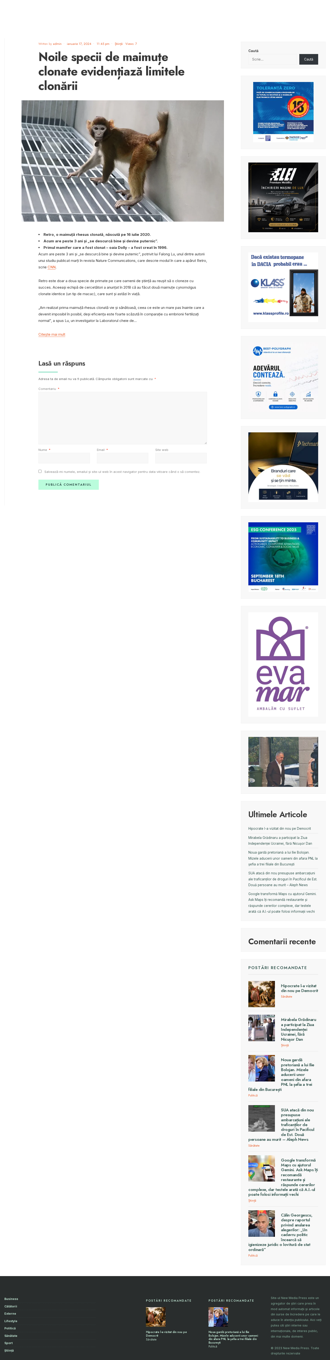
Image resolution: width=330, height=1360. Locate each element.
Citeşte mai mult (51, 334)
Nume (44, 450)
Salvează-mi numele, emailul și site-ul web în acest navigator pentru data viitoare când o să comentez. (122, 472)
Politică (253, 1095)
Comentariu (48, 389)
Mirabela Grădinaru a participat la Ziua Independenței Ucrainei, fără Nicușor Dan (298, 1029)
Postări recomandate (277, 968)
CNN (52, 267)
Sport (8, 1343)
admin (57, 43)
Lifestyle (10, 1321)
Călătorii (10, 1306)
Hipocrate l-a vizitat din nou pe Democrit (279, 828)
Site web (161, 450)
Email (102, 450)
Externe (10, 1313)
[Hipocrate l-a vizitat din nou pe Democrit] (155, 1317)
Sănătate (286, 996)
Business (11, 1299)
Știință (118, 43)
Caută (253, 51)
